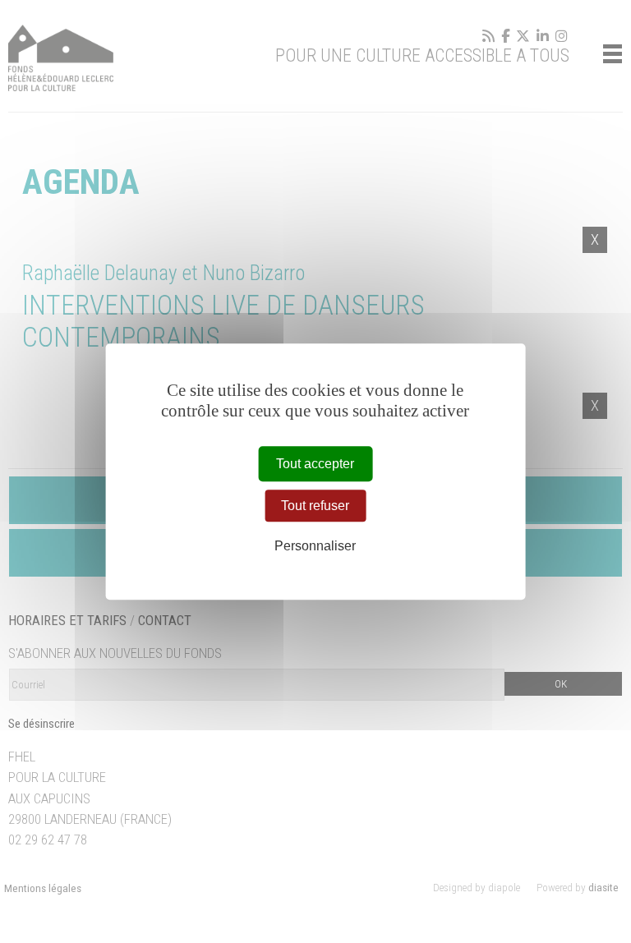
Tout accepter (315, 464)
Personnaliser (315, 547)
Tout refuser (315, 506)
